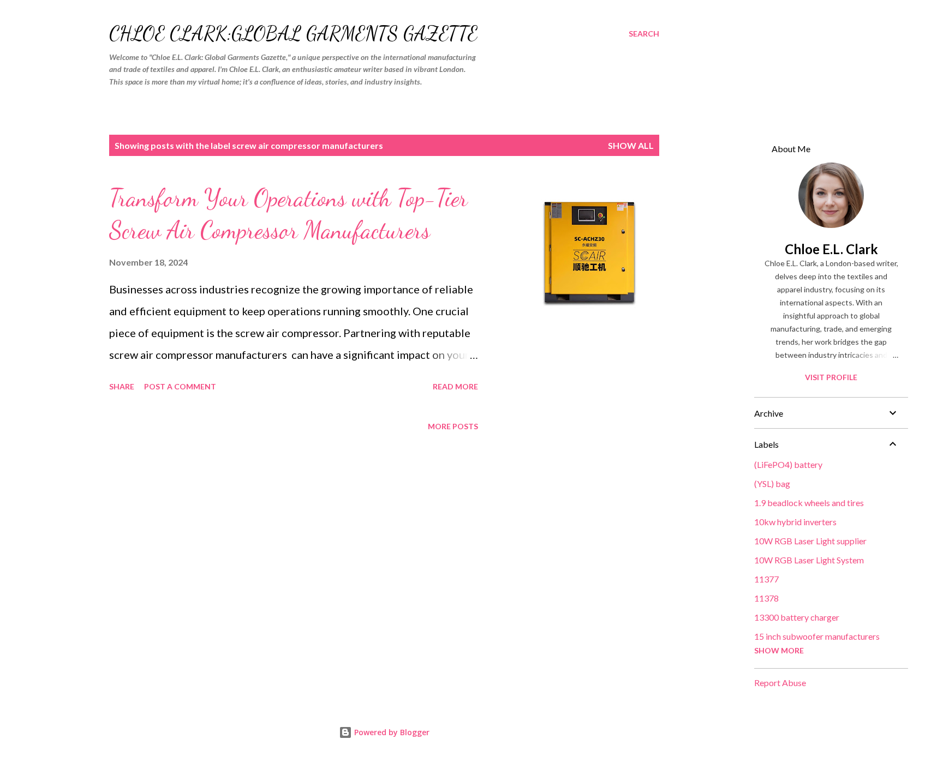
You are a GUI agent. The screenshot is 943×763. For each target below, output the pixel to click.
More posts (453, 426)
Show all (631, 145)
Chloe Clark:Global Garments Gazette (293, 33)
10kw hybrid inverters (795, 521)
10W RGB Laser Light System (809, 560)
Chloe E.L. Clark (831, 249)
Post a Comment (180, 386)
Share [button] (121, 386)
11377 (766, 579)
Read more (455, 386)
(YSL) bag (772, 483)
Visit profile (831, 377)
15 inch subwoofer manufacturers (817, 636)
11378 (766, 598)
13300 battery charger (796, 617)
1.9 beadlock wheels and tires (809, 502)
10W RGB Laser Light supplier (810, 541)
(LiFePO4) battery (788, 464)
